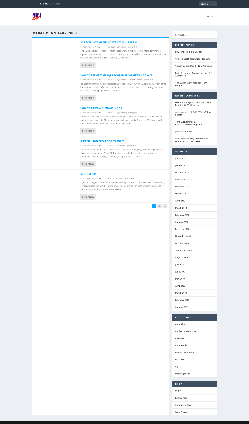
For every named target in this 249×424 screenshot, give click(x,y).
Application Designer (185, 331)
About (210, 16)
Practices (179, 359)
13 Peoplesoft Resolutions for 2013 (192, 58)
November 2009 (183, 236)
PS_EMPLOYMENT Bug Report (193, 113)
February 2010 (182, 215)
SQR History (88, 174)
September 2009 (183, 250)
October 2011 (182, 193)
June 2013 (180, 158)
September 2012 (183, 179)
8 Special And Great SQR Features (102, 141)
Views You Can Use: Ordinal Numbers (193, 66)
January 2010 (181, 222)
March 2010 (181, 208)
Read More (88, 65)
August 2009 (181, 257)
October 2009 (182, 243)
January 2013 (181, 165)
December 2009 (182, 229)
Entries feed (181, 397)
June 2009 (180, 271)
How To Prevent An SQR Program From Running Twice (116, 75)
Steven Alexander (96, 47)
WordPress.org (182, 412)
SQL (177, 366)
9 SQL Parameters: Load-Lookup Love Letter (191, 140)
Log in (178, 390)
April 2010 (180, 200)
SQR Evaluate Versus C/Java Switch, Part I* (108, 42)
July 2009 (179, 264)
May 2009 (180, 278)
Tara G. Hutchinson (185, 121)
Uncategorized (182, 373)
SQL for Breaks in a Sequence (189, 51)
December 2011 (182, 186)
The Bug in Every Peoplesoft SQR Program (191, 84)
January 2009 (181, 307)
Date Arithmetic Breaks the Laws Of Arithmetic (193, 74)
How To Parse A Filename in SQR (101, 108)
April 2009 (180, 285)
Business (119, 178)
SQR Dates (55, 3)
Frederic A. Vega (183, 102)
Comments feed (183, 405)
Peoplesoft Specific (134, 79)
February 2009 (182, 300)
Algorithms (121, 79)
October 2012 (182, 172)
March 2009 (181, 293)
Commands (121, 47)
